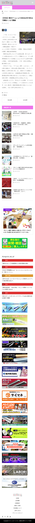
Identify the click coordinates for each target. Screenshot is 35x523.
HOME (17, 498)
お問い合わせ (17, 510)
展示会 (5, 95)
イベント (7, 7)
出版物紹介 (17, 503)
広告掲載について (17, 508)
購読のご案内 (17, 505)
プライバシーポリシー (17, 513)
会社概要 (17, 500)
